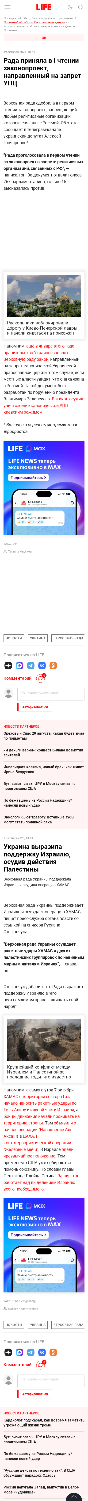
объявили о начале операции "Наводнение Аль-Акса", (40, 1129)
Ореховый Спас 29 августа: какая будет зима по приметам (44, 736)
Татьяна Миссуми (20, 551)
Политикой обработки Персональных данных (34, 22)
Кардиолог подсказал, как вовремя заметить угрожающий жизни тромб (44, 1422)
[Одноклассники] (53, 665)
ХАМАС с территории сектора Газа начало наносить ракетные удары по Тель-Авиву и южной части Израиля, (40, 1103)
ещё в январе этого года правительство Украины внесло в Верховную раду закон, (39, 352)
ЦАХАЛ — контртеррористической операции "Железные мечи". (37, 1142)
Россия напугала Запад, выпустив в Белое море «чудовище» (41, 1489)
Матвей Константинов (23, 1308)
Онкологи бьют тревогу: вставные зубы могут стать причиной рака (39, 819)
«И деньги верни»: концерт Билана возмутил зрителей (43, 752)
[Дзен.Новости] (8, 665)
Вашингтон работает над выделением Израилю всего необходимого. (41, 1182)
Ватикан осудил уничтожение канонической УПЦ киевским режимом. (43, 405)
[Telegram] (30, 665)
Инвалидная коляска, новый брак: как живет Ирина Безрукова (44, 769)
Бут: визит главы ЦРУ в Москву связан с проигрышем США (39, 786)
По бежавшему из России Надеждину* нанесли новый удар (38, 803)
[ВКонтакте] (42, 665)
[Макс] (19, 665)
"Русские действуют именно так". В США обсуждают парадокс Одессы (39, 1473)
